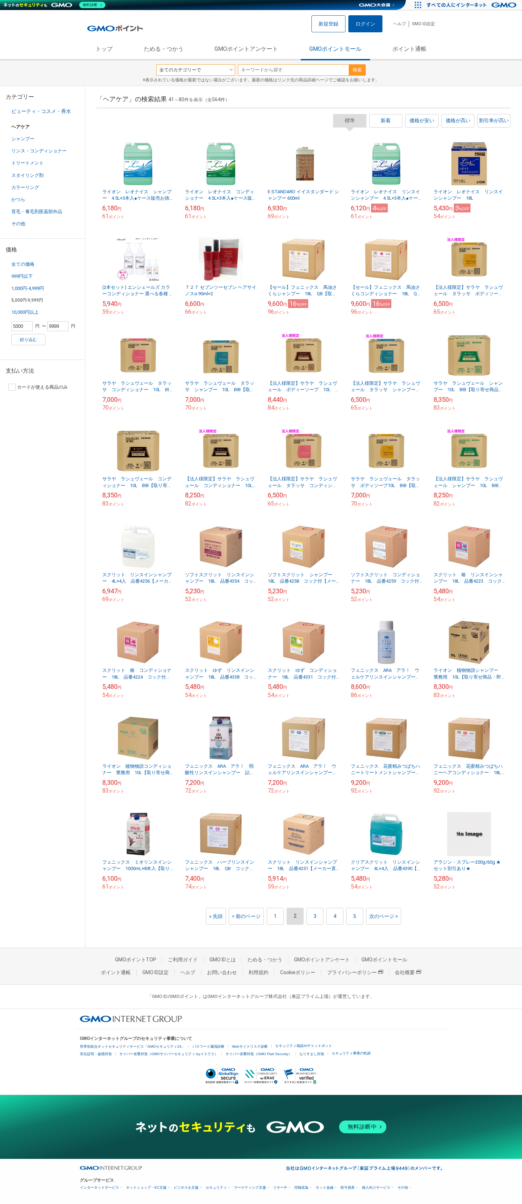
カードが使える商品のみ (42, 387)
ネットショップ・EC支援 (146, 1187)
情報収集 (301, 1187)
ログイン (365, 24)
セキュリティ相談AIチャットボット (303, 1046)
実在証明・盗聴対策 (96, 1054)
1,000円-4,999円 (27, 288)
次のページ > (383, 916)
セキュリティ (216, 1187)
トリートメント (27, 163)
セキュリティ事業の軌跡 (351, 1053)
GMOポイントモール (335, 48)
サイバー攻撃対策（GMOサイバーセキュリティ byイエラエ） (168, 1054)
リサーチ (280, 1187)
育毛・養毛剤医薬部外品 (36, 211)
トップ (104, 48)
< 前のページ (246, 916)
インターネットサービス (99, 1187)
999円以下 (22, 276)
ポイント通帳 (409, 48)
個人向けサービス (376, 1187)
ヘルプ (399, 23)
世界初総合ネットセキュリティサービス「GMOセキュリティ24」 (132, 1046)
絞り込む (28, 339)
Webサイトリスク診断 (250, 1046)
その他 (18, 223)
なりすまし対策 (311, 1054)
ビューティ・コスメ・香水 (41, 111)
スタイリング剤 (27, 175)
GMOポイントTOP (135, 959)
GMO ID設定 (423, 23)
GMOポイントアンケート (246, 48)
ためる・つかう (164, 48)
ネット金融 (324, 1187)
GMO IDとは (223, 959)
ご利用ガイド (183, 959)
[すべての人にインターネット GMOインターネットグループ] (472, 5)
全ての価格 (22, 264)
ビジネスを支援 (186, 1187)
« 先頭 (216, 916)
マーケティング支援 (250, 1187)
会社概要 (405, 972)
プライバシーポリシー (352, 972)
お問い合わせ (222, 972)
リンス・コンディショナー (39, 150)
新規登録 (328, 24)
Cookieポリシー (297, 972)
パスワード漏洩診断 (208, 1046)
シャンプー (22, 138)
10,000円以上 (25, 312)
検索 (357, 69)
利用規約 (258, 972)
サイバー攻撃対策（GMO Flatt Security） (258, 1054)
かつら (18, 199)
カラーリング (25, 187)
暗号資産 (348, 1187)
